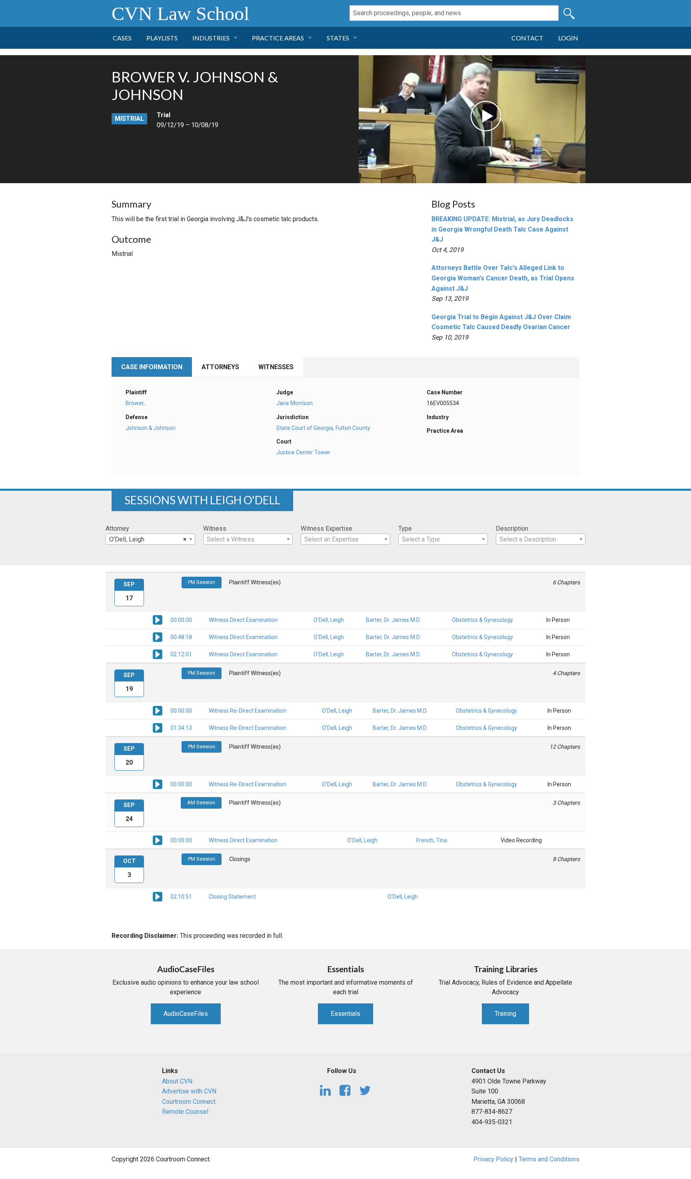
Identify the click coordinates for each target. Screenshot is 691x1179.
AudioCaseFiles (186, 1013)
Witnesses (276, 367)
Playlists (162, 38)
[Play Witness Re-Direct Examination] (157, 710)
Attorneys (220, 367)
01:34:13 (181, 728)
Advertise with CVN (189, 1091)
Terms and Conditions (549, 1159)
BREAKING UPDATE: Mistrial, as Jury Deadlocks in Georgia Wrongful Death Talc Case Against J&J (502, 229)
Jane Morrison (294, 403)
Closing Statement (232, 896)
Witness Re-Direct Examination (247, 710)
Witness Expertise (326, 528)
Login (568, 38)
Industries (211, 38)
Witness (214, 528)
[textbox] (248, 539)
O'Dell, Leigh (329, 620)
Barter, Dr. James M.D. (393, 620)
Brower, (135, 403)
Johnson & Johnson (151, 428)
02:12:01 (181, 654)
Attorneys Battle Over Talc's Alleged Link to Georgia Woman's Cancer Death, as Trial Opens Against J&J (502, 278)
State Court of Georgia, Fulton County (323, 428)
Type (405, 528)
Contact (527, 38)
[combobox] (150, 539)
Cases (122, 38)
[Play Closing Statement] (157, 896)
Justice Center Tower (303, 452)
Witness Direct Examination (243, 620)
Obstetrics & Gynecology (482, 620)
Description (512, 528)
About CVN (177, 1081)
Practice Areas (278, 38)
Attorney (117, 528)
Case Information (151, 367)
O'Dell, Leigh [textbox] (148, 539)
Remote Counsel (185, 1111)
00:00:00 (181, 620)
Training (505, 1013)
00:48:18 (181, 637)
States (338, 38)
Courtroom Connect (189, 1101)
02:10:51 (181, 896)
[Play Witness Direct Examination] (157, 619)
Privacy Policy (493, 1159)
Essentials (345, 1013)
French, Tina (431, 840)
